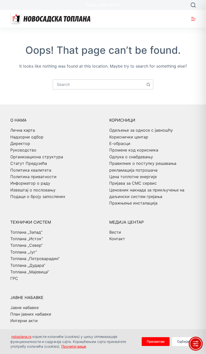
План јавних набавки (30, 314)
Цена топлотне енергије (133, 176)
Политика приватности (33, 176)
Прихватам (156, 341)
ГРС (14, 278)
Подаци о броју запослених (37, 196)
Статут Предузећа (28, 163)
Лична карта (22, 130)
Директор (20, 143)
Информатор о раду (30, 183)
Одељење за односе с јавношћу (141, 130)
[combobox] (98, 84)
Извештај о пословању (33, 189)
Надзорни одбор (26, 136)
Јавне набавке (24, 307)
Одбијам (184, 341)
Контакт (117, 238)
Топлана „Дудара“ (27, 265)
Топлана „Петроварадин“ (35, 258)
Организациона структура (36, 156)
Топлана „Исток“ (26, 238)
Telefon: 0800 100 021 (103, 5)
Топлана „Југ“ (23, 252)
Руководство (23, 150)
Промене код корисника (133, 150)
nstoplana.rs (21, 336)
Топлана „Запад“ (26, 232)
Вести (115, 232)
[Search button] (148, 84)
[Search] (193, 5)
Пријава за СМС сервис (133, 183)
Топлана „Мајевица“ (29, 271)
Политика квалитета (30, 170)
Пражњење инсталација (133, 203)
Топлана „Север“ (26, 245)
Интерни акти (24, 320)
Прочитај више (73, 346)
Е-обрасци (119, 143)
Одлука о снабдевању (131, 156)
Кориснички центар (128, 136)
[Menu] (193, 19)
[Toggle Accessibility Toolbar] (195, 343)
